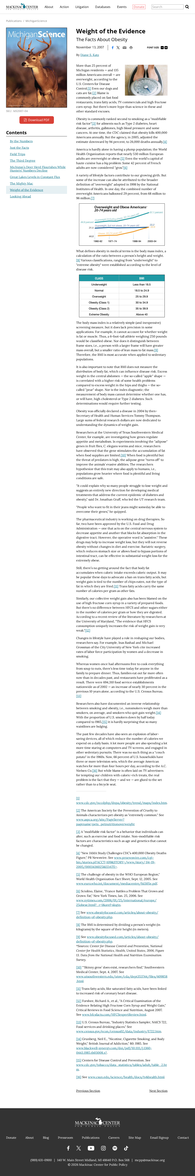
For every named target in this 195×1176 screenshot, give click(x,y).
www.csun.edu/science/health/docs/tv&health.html (126, 1077)
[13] (78, 696)
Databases (102, 7)
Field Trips (17, 154)
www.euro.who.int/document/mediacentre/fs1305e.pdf (116, 883)
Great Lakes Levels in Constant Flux (35, 177)
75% (162, 47)
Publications (14, 21)
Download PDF (38, 120)
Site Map (135, 1137)
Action (64, 7)
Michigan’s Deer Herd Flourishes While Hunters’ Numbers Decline (38, 168)
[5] (123, 158)
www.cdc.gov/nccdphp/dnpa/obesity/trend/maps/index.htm (121, 803)
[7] (92, 198)
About (49, 7)
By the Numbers (21, 141)
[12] (87, 630)
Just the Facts (19, 147)
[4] (165, 142)
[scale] (146, 80)
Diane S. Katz (89, 55)
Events (122, 7)
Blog (46, 1137)
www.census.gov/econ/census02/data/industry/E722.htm (118, 1031)
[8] (78, 260)
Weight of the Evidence (26, 190)
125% (166, 47)
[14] (158, 713)
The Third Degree (22, 160)
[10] (123, 455)
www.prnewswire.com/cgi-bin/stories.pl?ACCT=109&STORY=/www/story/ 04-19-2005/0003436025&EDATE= (115, 862)
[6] (125, 167)
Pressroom (65, 1137)
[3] (94, 123)
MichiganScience (36, 21)
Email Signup (159, 1137)
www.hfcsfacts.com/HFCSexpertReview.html (114, 1014)
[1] (89, 88)
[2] (94, 93)
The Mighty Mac (21, 183)
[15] (104, 722)
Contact (183, 1137)
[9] (156, 350)
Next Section (158, 1091)
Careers (113, 1137)
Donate (139, 7)
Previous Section (88, 1091)
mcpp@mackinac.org (150, 1160)
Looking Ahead (20, 196)
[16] (94, 770)
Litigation (82, 7)
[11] (116, 586)
